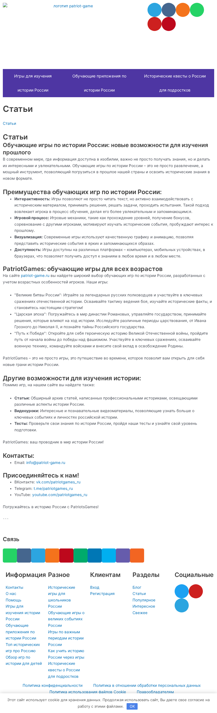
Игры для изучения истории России (33, 83)
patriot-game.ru (35, 275)
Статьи (9, 123)
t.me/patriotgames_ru (53, 488)
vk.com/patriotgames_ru (58, 482)
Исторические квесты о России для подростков (175, 83)
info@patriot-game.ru (45, 462)
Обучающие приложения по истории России (99, 83)
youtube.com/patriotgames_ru (59, 494)
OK (132, 706)
